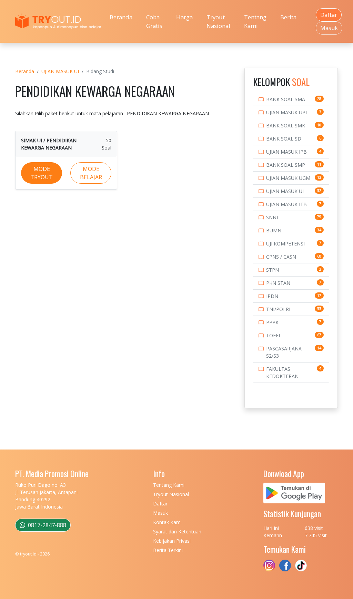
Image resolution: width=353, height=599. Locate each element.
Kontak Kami (167, 522)
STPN (272, 270)
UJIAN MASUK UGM (288, 178)
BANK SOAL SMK (285, 125)
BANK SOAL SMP (285, 165)
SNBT (272, 217)
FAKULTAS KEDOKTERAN (282, 372)
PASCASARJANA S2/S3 (284, 352)
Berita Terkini (168, 550)
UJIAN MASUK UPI (286, 112)
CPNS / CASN (281, 256)
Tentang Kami (255, 21)
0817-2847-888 (46, 525)
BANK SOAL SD (283, 138)
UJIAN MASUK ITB (286, 204)
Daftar (328, 15)
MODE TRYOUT (41, 173)
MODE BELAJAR (91, 173)
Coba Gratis (154, 21)
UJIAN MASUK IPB (286, 151)
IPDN (272, 296)
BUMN (273, 230)
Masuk (329, 28)
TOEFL (273, 335)
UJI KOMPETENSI (285, 243)
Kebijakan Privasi (172, 541)
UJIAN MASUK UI (60, 71)
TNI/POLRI (278, 309)
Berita (288, 17)
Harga (184, 17)
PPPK (272, 322)
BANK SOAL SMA (285, 99)
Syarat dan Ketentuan (177, 531)
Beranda (121, 17)
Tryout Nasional (218, 21)
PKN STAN (278, 283)
